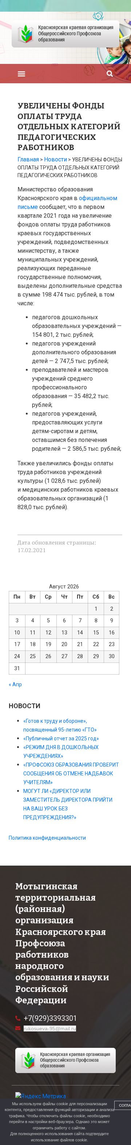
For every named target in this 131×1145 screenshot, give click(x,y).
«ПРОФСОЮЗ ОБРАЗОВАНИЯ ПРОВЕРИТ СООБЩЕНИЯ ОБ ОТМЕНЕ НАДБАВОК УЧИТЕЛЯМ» (71, 773)
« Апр (15, 684)
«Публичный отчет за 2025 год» (61, 738)
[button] (21, 74)
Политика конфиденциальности (47, 838)
